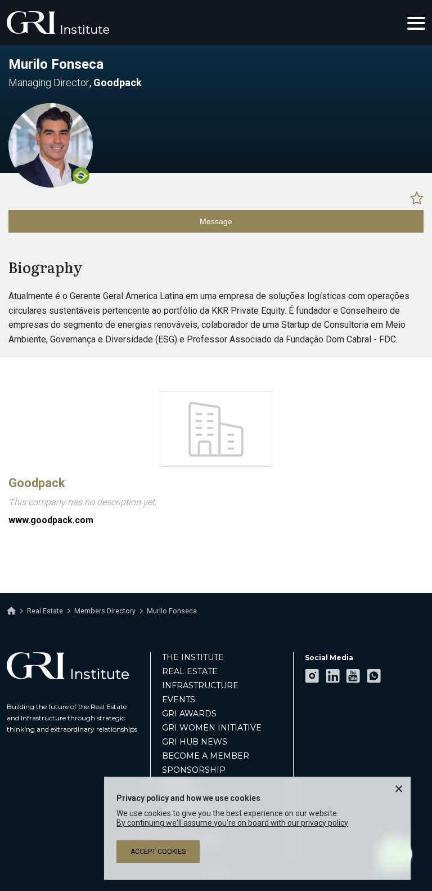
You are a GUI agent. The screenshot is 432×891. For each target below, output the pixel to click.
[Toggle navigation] (416, 23)
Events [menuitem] (178, 699)
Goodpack (36, 483)
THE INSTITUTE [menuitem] (193, 657)
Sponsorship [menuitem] (194, 770)
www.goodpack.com (50, 520)
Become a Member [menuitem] (205, 756)
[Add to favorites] (417, 197)
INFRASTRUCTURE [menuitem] (200, 685)
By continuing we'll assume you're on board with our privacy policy (232, 822)
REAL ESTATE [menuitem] (190, 671)
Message (216, 221)
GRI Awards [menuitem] (189, 714)
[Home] (11, 611)
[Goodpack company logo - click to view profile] (216, 464)
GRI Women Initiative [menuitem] (212, 728)
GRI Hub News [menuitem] (194, 742)
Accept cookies (158, 852)
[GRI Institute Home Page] (58, 22)
